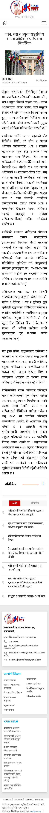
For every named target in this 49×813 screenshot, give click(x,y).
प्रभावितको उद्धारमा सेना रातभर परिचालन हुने (25, 512)
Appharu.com (35, 811)
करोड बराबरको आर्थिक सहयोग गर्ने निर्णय (25, 525)
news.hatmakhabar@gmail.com (22, 653)
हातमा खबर (7, 79)
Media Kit (39, 799)
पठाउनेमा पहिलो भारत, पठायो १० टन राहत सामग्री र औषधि (25, 553)
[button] (44, 23)
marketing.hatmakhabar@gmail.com (25, 660)
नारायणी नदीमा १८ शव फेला (26, 596)
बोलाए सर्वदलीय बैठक (24, 538)
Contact (28, 799)
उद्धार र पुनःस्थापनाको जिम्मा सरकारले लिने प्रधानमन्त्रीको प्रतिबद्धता (25, 582)
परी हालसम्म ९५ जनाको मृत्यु (25, 568)
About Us (7, 799)
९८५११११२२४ (13, 641)
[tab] (14, 503)
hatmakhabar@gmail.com (20, 646)
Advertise (18, 799)
